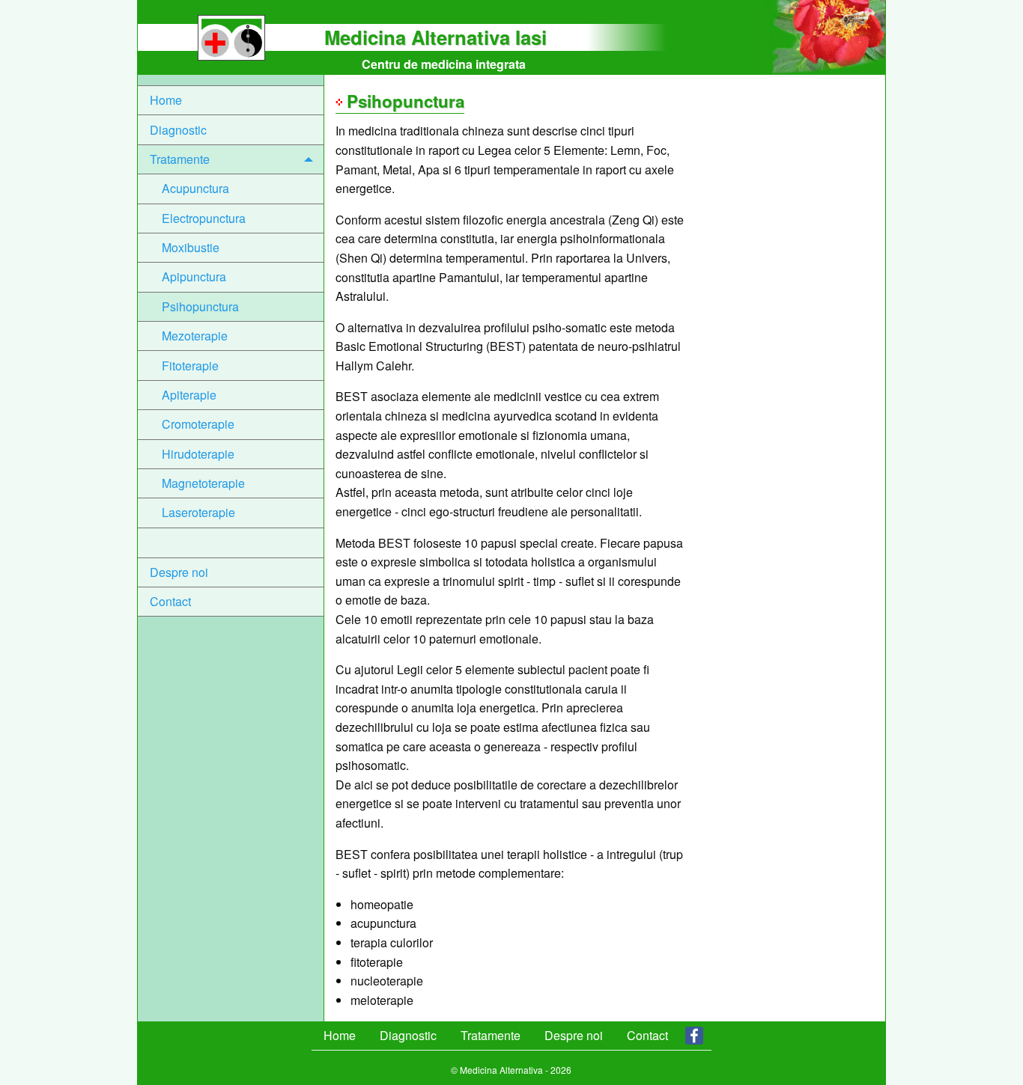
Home (166, 100)
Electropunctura (204, 218)
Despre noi (179, 572)
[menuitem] (231, 100)
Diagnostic (178, 129)
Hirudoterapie (198, 453)
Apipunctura (194, 276)
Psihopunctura (200, 306)
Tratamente (180, 159)
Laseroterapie (198, 512)
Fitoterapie (190, 365)
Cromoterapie (198, 424)
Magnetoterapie (203, 483)
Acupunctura (195, 188)
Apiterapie (189, 394)
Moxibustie (190, 247)
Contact (170, 601)
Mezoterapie (195, 335)
